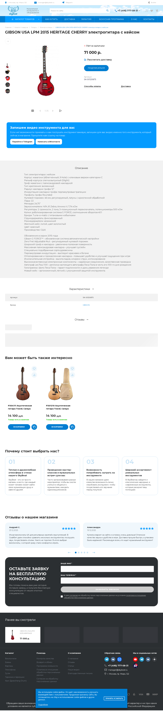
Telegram (69, 2)
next (94, 552)
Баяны (8, 662)
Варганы (9, 666)
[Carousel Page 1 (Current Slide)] (76, 552)
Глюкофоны (10, 670)
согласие (74, 595)
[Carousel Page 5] (87, 552)
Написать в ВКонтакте (49, 142)
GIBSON (86, 305)
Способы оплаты (92, 86)
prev (69, 552)
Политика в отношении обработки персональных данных (48, 672)
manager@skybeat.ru (46, 2)
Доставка (126, 86)
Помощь (41, 653)
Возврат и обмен (44, 662)
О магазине (73, 658)
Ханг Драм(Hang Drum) (15, 681)
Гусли (7, 673)
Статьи (71, 666)
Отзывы (71, 662)
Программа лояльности (47, 666)
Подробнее (43, 704)
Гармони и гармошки (14, 677)
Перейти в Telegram (22, 142)
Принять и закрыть (114, 698)
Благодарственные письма (80, 673)
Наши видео (73, 670)
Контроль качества (45, 658)
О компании (74, 653)
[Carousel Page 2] (78, 552)
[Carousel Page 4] (84, 552)
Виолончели (10, 658)
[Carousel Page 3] (81, 552)
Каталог (9, 653)
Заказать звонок (107, 589)
